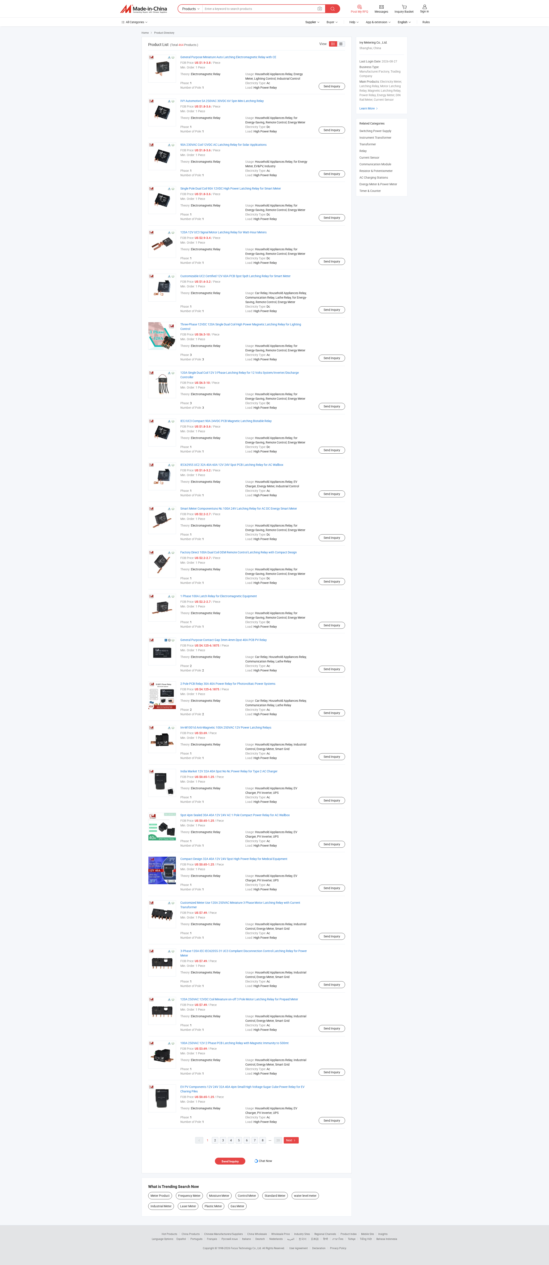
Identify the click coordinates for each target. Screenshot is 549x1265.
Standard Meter (275, 1196)
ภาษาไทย (337, 1239)
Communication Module (375, 164)
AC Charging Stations (373, 177)
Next (291, 1140)
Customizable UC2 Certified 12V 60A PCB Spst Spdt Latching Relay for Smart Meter (235, 276)
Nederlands (276, 1239)
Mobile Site (367, 1234)
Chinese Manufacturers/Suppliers (223, 1234)
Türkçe (351, 1239)
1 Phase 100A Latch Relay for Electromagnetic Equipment (218, 596)
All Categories (135, 22)
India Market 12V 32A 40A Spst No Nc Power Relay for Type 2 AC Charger (229, 771)
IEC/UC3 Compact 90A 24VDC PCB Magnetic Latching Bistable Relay (226, 421)
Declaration (319, 1248)
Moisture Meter (219, 1196)
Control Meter (247, 1196)
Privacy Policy (338, 1248)
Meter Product (160, 1196)
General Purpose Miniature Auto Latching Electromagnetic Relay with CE (228, 57)
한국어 (302, 1239)
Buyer (330, 22)
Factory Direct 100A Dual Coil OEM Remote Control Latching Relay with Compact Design (238, 552)
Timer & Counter (370, 191)
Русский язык (230, 1239)
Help (352, 22)
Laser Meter (188, 1206)
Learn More (369, 108)
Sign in (424, 11)
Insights (383, 1234)
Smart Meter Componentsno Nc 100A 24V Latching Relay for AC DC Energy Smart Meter (238, 508)
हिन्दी (325, 1239)
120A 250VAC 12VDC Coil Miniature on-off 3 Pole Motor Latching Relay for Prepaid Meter (239, 999)
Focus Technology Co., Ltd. (246, 1248)
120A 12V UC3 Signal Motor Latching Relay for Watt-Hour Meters (223, 232)
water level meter (305, 1196)
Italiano (246, 1239)
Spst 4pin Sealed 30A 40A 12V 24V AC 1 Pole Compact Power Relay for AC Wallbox (235, 815)
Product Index (349, 1234)
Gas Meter (237, 1206)
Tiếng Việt (366, 1239)
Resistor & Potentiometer (376, 171)
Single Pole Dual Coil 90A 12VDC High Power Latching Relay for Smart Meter (230, 188)
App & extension (376, 22)
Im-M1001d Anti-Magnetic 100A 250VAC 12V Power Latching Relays (225, 727)
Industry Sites (302, 1234)
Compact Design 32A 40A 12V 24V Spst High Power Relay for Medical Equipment (233, 859)
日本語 (315, 1239)
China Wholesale (257, 1234)
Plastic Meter (213, 1206)
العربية (290, 1239)
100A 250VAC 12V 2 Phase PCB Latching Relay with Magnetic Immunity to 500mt (234, 1043)
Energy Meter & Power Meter (378, 184)
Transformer (367, 144)
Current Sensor (369, 157)
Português (196, 1239)
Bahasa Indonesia (386, 1239)
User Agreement (298, 1248)
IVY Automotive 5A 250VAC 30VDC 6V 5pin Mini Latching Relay (222, 101)
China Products (191, 1234)
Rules (426, 22)
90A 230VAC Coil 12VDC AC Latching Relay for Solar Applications (223, 145)
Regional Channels (325, 1234)
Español (181, 1239)
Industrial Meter (161, 1206)
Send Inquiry (332, 86)
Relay (363, 151)
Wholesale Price (280, 1234)
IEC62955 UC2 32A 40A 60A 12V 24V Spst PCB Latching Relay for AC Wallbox (231, 465)
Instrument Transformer (375, 137)
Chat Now (265, 1161)
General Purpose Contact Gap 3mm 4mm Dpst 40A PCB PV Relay (223, 640)
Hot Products (169, 1234)
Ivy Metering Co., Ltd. (373, 42)
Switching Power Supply (375, 131)
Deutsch (260, 1239)
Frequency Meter (189, 1196)
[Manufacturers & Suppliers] (143, 8)
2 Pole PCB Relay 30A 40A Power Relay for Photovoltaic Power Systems (227, 684)
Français (212, 1239)
